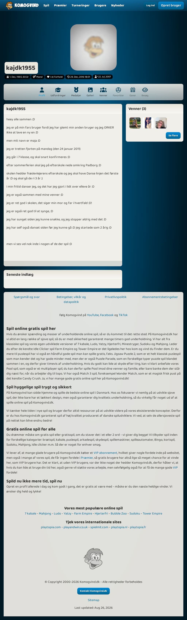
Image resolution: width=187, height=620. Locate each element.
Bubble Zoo (119, 513)
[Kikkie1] (148, 122)
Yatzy (67, 513)
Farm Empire (83, 513)
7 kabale (30, 513)
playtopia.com (51, 527)
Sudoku (134, 513)
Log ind (150, 5)
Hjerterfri (101, 513)
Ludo (57, 513)
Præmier (87, 457)
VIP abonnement (105, 452)
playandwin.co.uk (76, 527)
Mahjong (45, 513)
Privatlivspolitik (116, 297)
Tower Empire (152, 513)
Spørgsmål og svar (27, 297)
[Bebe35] (161, 122)
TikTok (123, 315)
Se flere (173, 135)
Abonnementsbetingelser (160, 297)
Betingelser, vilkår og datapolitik (71, 300)
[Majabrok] (135, 122)
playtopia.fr (138, 527)
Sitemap (93, 600)
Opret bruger (171, 5)
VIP (175, 467)
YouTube (93, 315)
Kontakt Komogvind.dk (93, 591)
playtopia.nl (119, 527)
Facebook (107, 315)
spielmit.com (99, 527)
